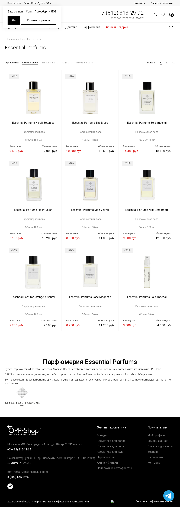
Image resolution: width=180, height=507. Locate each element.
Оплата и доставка (162, 3)
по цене (66, 62)
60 (167, 62)
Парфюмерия (91, 27)
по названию (48, 62)
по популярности (84, 62)
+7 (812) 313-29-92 (121, 13)
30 (161, 62)
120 (173, 62)
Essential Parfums (30, 39)
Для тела (71, 27)
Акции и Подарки (116, 27)
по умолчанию (30, 62)
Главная (12, 39)
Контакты (139, 3)
